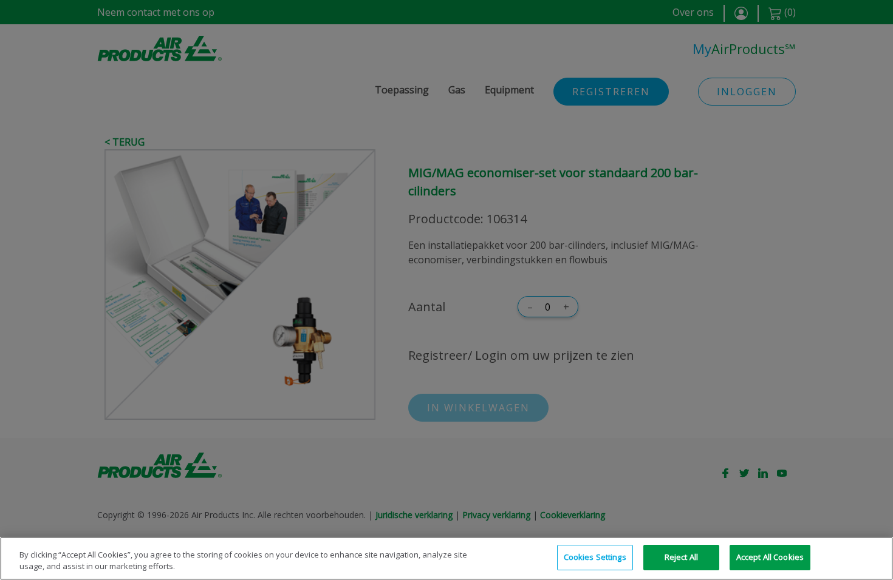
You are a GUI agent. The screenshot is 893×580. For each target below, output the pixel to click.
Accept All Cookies (770, 556)
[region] (446, 558)
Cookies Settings (595, 556)
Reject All (681, 556)
